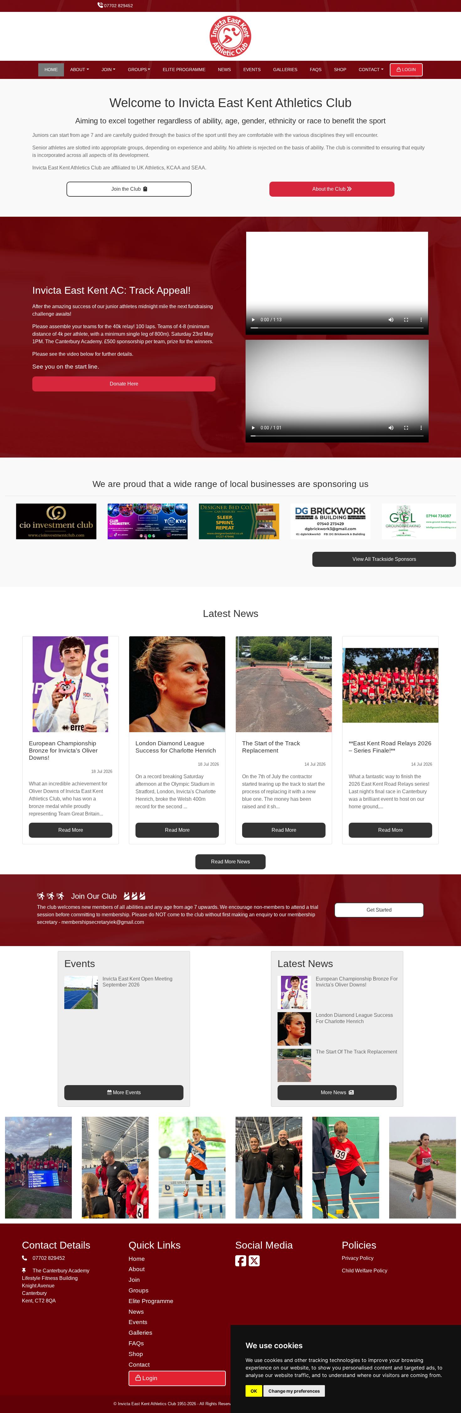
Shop (340, 69)
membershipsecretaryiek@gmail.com (102, 922)
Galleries (285, 69)
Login (408, 69)
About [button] (77, 69)
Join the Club (126, 189)
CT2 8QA (45, 1300)
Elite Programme (184, 69)
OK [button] (254, 1391)
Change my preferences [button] (294, 1391)
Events (252, 69)
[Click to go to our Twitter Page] (255, 1263)
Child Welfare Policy (364, 1270)
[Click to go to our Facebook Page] (242, 1263)
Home (51, 69)
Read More (70, 830)
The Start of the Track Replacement (356, 1051)
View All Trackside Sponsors (384, 559)
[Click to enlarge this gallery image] (38, 1167)
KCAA (173, 167)
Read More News (230, 861)
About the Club (329, 189)
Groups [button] (137, 69)
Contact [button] (369, 69)
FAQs (315, 69)
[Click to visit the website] (54, 521)
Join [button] (107, 69)
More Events (126, 1092)
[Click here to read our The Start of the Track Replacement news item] (284, 684)
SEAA (198, 167)
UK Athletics (150, 167)
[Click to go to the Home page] (231, 36)
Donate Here (124, 383)
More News (334, 1092)
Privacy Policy (358, 1258)
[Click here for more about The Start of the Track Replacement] (294, 1065)
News (224, 69)
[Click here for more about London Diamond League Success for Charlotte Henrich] (294, 1028)
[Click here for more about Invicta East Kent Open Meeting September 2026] (81, 992)
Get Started (379, 910)
